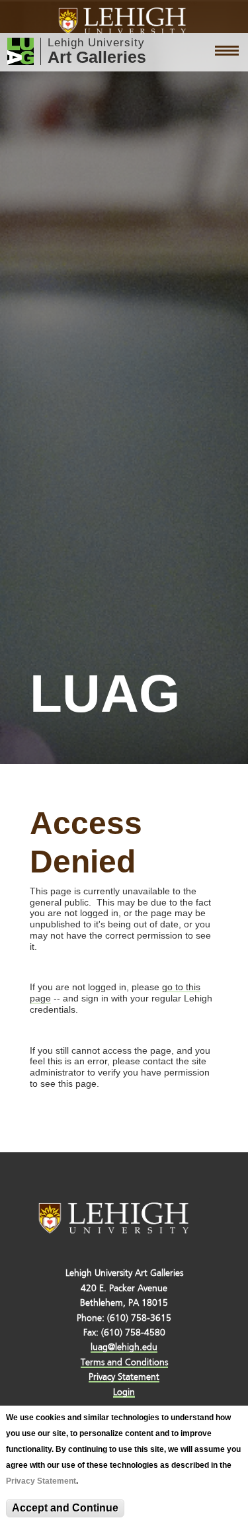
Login (124, 1392)
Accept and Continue (65, 1507)
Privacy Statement (41, 1481)
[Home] (124, 21)
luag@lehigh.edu (124, 1347)
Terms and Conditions (124, 1362)
